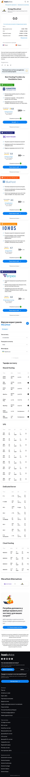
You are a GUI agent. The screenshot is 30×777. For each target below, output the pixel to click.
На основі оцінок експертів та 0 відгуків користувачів (15, 24)
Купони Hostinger (5, 766)
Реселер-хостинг (5, 747)
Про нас (3, 690)
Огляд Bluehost (8, 203)
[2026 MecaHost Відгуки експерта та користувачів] (2, 65)
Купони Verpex (4, 771)
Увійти (22, 669)
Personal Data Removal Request (8, 709)
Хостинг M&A (14, 681)
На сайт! (14, 122)
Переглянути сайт (14, 167)
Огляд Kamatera (9, 111)
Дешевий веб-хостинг (6, 733)
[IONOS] (9, 228)
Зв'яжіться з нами (5, 693)
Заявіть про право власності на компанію (11, 704)
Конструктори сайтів (6, 750)
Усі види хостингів (5, 722)
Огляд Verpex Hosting (8, 300)
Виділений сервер (5, 745)
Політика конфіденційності (8, 712)
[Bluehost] (9, 182)
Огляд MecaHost (14, 9)
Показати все (24, 37)
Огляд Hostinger (9, 156)
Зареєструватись (8, 669)
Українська (7, 351)
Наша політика (5, 707)
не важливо (6, 337)
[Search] (25, 2)
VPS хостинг (4, 736)
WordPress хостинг (6, 728)
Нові (4, 344)
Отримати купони (15, 118)
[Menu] (28, 2)
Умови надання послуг (7, 715)
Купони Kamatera (5, 760)
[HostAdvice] (7, 2)
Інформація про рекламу (23, 4)
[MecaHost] (4, 10)
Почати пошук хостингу (15, 627)
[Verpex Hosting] (9, 276)
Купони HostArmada (6, 763)
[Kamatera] (9, 89)
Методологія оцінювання (11, 4)
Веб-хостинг (4, 725)
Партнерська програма (7, 698)
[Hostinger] (9, 137)
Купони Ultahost (5, 768)
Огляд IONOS (8, 250)
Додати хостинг (5, 701)
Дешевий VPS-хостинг (6, 739)
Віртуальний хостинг (6, 730)
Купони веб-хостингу (6, 757)
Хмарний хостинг (5, 742)
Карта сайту (4, 695)
